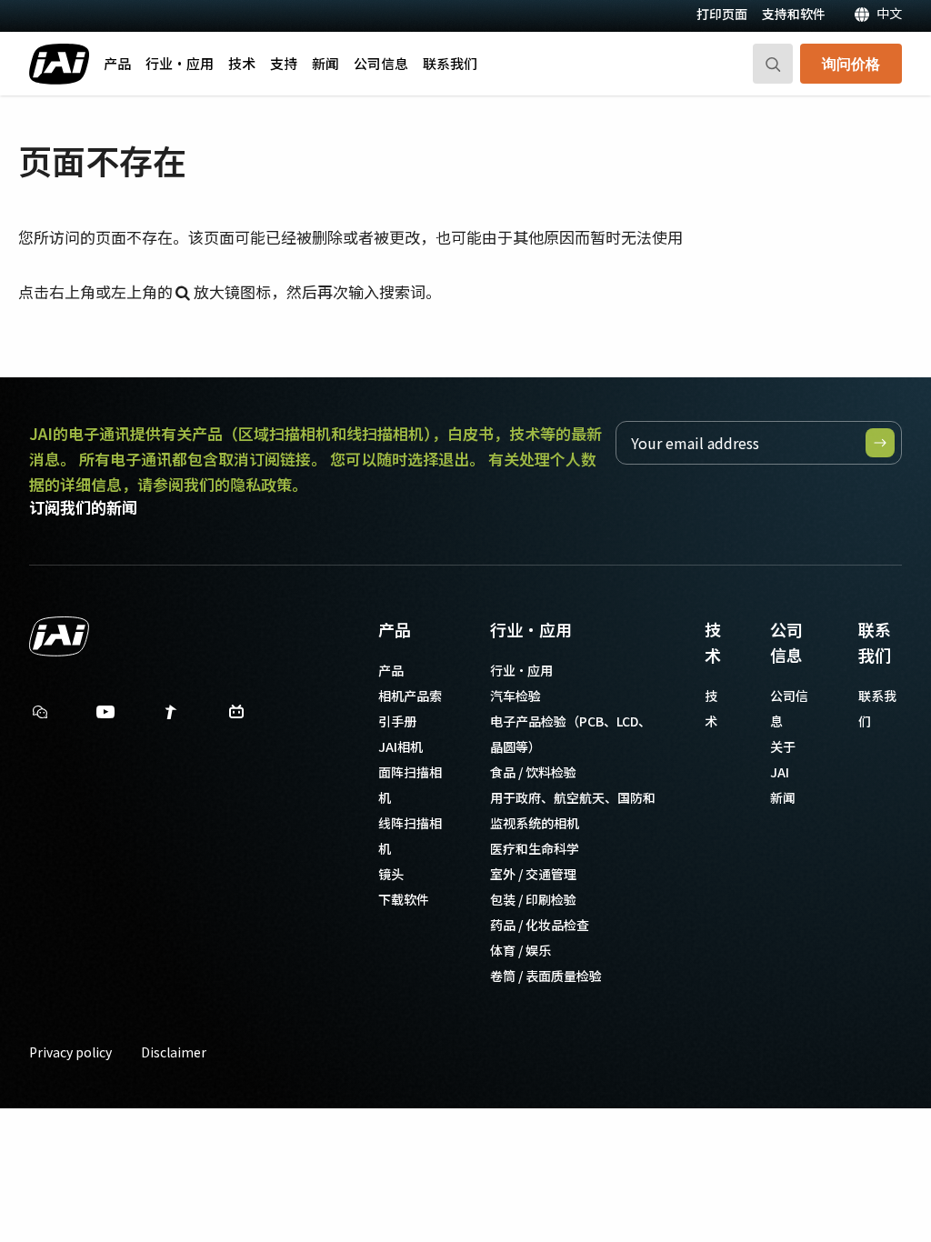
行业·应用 (179, 63)
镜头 (391, 874)
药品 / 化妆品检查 (539, 925)
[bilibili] (236, 716)
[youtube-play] (105, 716)
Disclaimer (173, 1052)
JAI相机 (400, 746)
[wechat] (40, 712)
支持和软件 (794, 14)
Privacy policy (70, 1052)
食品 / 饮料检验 (533, 772)
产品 (117, 63)
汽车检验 (515, 695)
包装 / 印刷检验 (533, 899)
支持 (283, 63)
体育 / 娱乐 (520, 950)
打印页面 (721, 14)
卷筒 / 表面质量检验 (546, 976)
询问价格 (851, 63)
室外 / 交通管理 (533, 874)
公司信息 (381, 63)
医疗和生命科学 (534, 848)
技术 (241, 63)
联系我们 (450, 63)
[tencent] (171, 716)
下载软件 (403, 899)
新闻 (325, 63)
